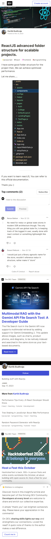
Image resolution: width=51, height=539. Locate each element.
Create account (41, 3)
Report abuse (34, 272)
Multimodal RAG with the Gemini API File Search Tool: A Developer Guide (25, 318)
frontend (26, 60)
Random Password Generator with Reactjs (20, 424)
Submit (10, 209)
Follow (25, 373)
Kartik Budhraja (15, 31)
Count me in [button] (9, 534)
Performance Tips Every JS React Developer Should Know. (25, 403)
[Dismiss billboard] (47, 487)
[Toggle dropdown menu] (47, 217)
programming (39, 60)
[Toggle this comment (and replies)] (3, 223)
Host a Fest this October (18, 468)
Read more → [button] (10, 352)
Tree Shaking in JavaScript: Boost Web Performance (25, 414)
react (17, 60)
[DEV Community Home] (10, 3)
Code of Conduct (18, 272)
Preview (22, 209)
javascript (7, 60)
